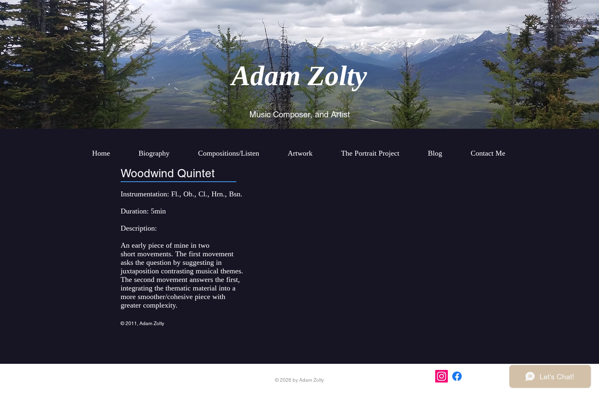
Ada (255, 75)
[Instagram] (441, 376)
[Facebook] (457, 376)
